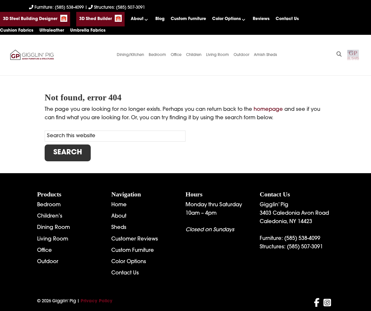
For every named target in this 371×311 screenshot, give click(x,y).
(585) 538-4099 (302, 238)
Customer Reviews (134, 239)
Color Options (226, 19)
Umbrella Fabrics (88, 30)
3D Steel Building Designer (30, 19)
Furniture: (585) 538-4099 (59, 8)
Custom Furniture (188, 19)
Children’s (49, 216)
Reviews (261, 19)
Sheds (118, 227)
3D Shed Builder (95, 19)
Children (193, 55)
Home (119, 205)
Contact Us (287, 19)
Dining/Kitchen (130, 55)
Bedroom (157, 55)
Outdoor (241, 55)
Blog (160, 19)
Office (176, 55)
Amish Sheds (265, 55)
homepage (268, 109)
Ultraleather (51, 30)
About (137, 19)
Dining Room (53, 227)
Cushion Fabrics (16, 30)
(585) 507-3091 (305, 247)
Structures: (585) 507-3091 (119, 8)
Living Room (217, 55)
